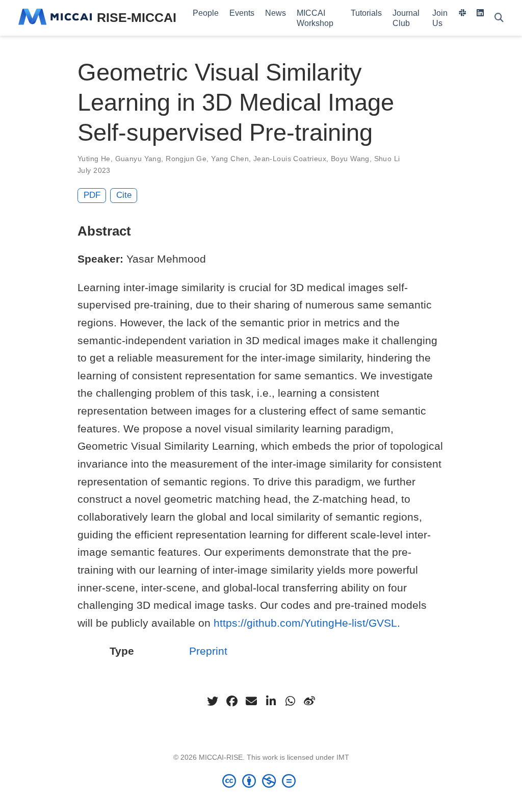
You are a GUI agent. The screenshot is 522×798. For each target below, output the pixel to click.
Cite (124, 195)
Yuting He (94, 159)
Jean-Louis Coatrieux (289, 159)
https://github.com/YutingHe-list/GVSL (305, 623)
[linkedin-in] (270, 701)
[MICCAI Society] (55, 18)
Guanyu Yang (138, 159)
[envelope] (251, 701)
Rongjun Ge (186, 159)
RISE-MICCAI (136, 17)
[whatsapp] (290, 701)
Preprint (208, 651)
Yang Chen (230, 159)
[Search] (499, 18)
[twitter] (212, 701)
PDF (92, 195)
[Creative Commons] (261, 780)
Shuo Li (387, 159)
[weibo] (309, 701)
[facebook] (232, 701)
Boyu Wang (350, 159)
